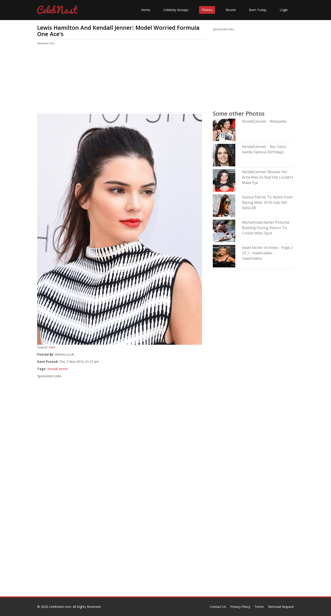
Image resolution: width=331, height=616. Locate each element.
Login (284, 10)
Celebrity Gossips (175, 10)
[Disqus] (121, 538)
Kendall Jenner (57, 369)
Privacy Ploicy (240, 607)
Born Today (257, 10)
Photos (207, 10)
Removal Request (281, 607)
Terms (259, 607)
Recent (231, 10)
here (52, 347)
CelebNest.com (60, 607)
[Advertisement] (121, 79)
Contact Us (218, 607)
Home (145, 10)
